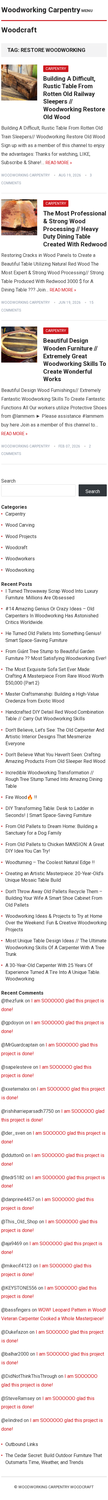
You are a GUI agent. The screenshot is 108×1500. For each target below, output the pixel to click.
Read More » (59, 162)
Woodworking (19, 570)
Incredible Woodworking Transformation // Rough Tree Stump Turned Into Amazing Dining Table (53, 779)
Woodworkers (20, 559)
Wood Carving (19, 525)
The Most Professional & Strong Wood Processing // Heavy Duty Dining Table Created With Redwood (75, 229)
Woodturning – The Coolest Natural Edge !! (50, 862)
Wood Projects (21, 536)
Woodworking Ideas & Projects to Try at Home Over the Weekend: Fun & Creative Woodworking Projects (55, 922)
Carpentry (56, 69)
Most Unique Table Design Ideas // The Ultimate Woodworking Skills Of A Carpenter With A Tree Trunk (55, 947)
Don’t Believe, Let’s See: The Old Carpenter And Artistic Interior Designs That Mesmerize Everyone (54, 736)
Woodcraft (16, 547)
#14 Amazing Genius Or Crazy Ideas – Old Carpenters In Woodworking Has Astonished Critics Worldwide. (51, 615)
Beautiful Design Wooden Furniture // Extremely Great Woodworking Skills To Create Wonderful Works (74, 360)
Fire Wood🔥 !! (21, 797)
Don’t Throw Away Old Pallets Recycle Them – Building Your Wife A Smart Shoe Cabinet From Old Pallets (53, 898)
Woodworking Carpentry (25, 175)
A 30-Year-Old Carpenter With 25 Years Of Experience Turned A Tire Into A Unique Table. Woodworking (52, 972)
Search (8, 481)
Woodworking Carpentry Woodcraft (40, 20)
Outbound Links (21, 1444)
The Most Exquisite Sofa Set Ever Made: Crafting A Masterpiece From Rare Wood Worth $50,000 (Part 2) (54, 676)
